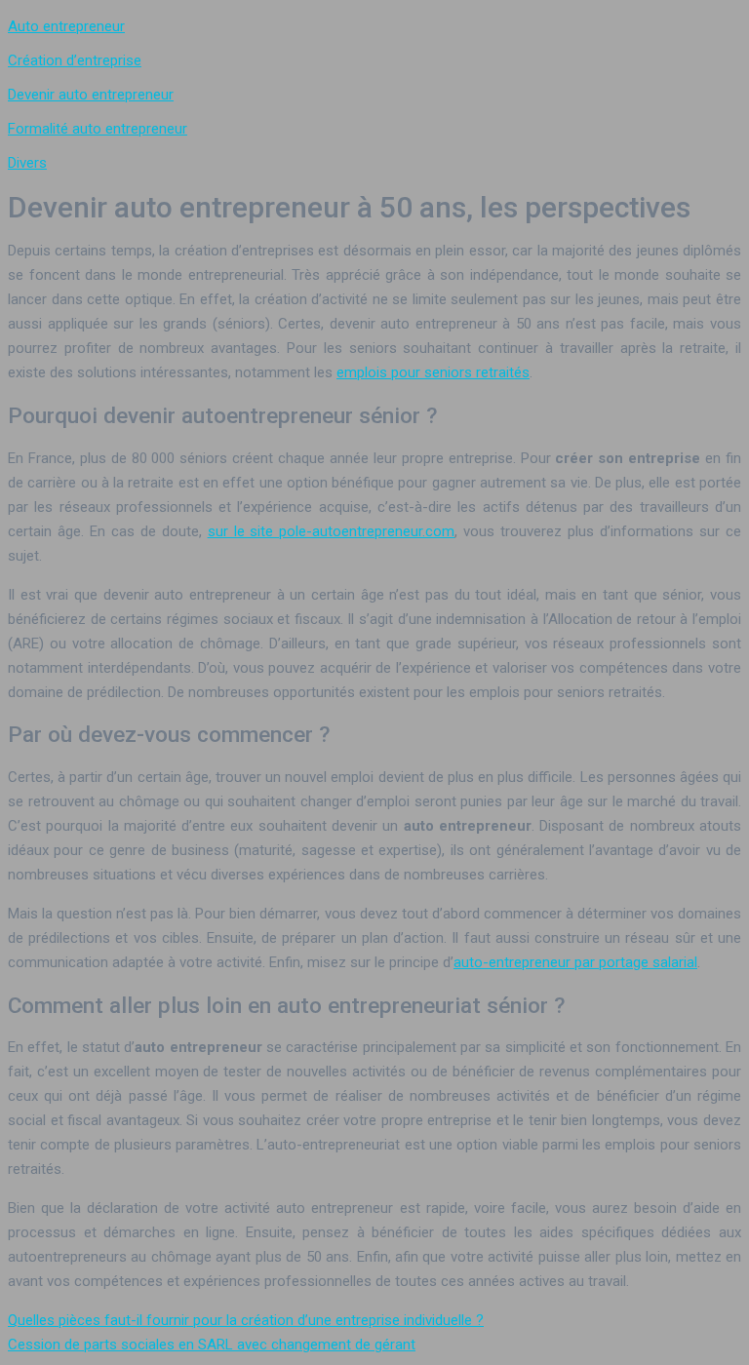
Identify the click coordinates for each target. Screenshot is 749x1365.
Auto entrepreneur (66, 26)
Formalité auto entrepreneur (97, 128)
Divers (27, 163)
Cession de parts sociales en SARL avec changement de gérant (211, 1344)
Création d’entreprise (74, 60)
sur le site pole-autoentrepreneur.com (331, 531)
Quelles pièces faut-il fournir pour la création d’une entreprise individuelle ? (246, 1320)
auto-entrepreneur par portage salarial (575, 962)
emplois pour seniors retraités (433, 372)
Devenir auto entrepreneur (91, 94)
